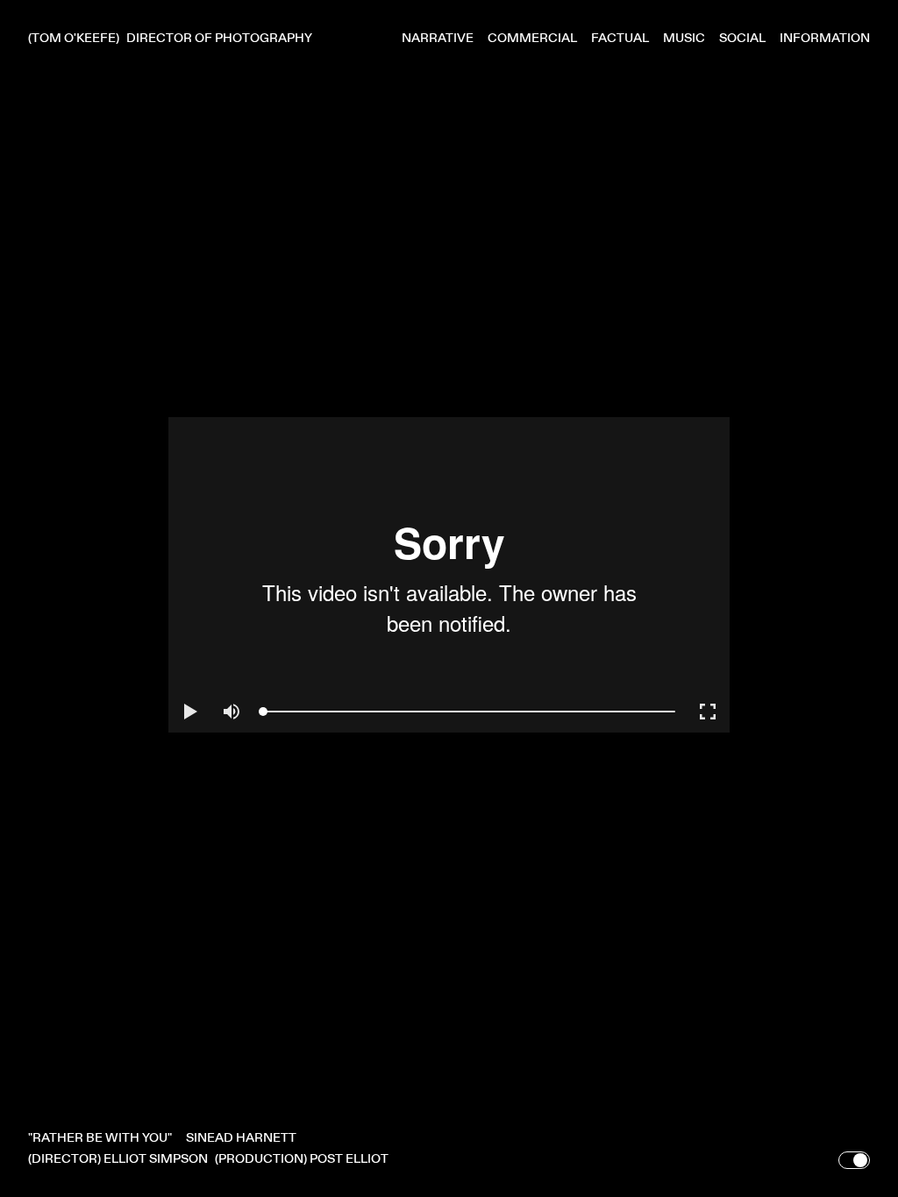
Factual (620, 38)
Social (742, 38)
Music (684, 38)
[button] (189, 712)
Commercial (532, 38)
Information (825, 38)
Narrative (438, 38)
